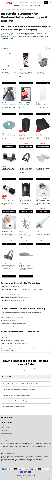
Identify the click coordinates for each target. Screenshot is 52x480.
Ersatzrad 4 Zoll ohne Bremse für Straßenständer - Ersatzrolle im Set (42, 72)
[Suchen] (46, 2)
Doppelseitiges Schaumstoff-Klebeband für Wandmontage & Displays (9, 137)
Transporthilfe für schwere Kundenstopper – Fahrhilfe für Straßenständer (9, 72)
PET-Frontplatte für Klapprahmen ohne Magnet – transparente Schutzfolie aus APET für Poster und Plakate (8, 235)
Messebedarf (19, 475)
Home (2, 9)
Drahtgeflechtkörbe (6, 317)
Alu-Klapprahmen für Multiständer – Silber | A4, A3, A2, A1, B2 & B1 (25, 106)
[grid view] (46, 48)
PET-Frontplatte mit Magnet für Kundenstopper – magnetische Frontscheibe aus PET (43, 202)
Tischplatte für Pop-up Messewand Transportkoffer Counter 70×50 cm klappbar (42, 137)
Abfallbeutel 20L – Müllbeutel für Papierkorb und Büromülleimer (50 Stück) (42, 170)
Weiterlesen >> (4, 41)
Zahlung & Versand (27, 475)
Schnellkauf (9, 80)
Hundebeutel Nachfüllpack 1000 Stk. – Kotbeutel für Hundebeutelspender (25, 202)
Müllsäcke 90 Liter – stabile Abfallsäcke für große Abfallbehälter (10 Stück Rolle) (8, 202)
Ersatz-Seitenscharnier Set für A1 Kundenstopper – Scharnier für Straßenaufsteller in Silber (9, 106)
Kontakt (33, 475)
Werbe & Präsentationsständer (22, 349)
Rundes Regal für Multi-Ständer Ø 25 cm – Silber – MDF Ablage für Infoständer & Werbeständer (26, 267)
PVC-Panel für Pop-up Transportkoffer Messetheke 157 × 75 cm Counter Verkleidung (25, 138)
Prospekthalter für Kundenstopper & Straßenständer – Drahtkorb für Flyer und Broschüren (25, 235)
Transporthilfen (5, 320)
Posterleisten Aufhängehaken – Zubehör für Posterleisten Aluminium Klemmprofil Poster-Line (25, 170)
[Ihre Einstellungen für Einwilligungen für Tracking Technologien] (50, 478)
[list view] (49, 48)
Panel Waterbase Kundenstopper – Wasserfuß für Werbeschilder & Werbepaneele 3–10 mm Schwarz (25, 73)
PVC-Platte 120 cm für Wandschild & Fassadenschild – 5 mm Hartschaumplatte (43, 106)
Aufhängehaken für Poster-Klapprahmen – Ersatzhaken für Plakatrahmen (8, 267)
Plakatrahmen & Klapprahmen (24, 297)
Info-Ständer (10, 349)
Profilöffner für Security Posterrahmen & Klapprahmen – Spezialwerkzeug (43, 234)
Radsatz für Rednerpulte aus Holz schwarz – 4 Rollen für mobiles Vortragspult (8, 170)
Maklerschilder (17, 294)
